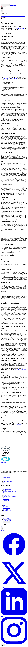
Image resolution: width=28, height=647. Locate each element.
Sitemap (2, 526)
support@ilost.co (18, 67)
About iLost (5, 505)
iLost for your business (14, 16)
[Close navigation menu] (2, 11)
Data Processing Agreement (9, 497)
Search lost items (6, 477)
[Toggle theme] (2, 528)
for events (5, 490)
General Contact (6, 506)
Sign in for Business (5, 16)
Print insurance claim (7, 480)
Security (5, 511)
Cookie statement (7, 520)
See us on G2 (6, 499)
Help (11, 5)
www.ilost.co (14, 78)
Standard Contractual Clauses (20, 369)
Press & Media (6, 508)
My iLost (14, 5)
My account (5, 482)
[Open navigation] (2, 8)
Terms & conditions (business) (9, 496)
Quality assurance (7, 513)
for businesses (6, 495)
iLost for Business (4, 5)
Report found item (7, 478)
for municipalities (7, 489)
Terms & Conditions (7, 519)
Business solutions (7, 488)
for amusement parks (7, 494)
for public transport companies (9, 491)
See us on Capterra (7, 500)
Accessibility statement (8, 510)
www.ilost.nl (6, 78)
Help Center (5, 509)
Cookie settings (7, 522)
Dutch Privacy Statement (18, 28)
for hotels (5, 492)
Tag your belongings (7, 481)
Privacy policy (6, 518)
